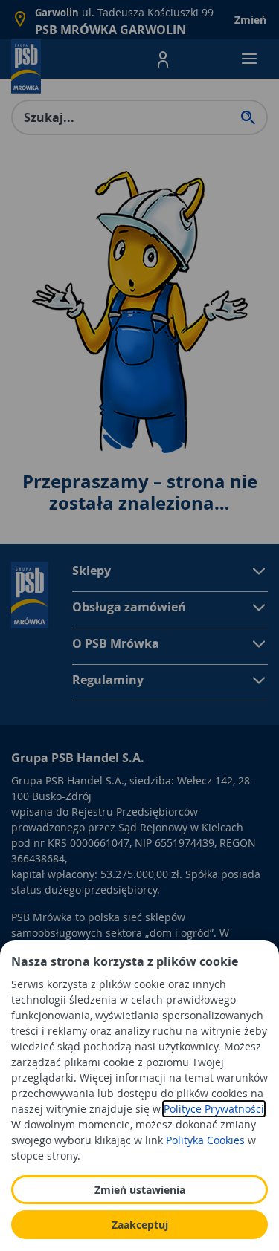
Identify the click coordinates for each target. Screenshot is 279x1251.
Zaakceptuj (140, 1225)
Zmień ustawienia (139, 1190)
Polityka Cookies (205, 1140)
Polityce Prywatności (214, 1109)
